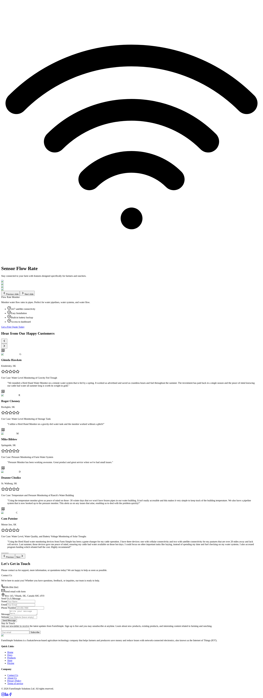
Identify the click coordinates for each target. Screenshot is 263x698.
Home (10, 652)
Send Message (9, 620)
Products (11, 657)
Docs (9, 655)
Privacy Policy (14, 680)
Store (9, 660)
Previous (10, 557)
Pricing (10, 663)
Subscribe (35, 632)
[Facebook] (10, 695)
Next (18, 557)
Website (5, 617)
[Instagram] (3, 695)
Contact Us (12, 675)
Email (4, 604)
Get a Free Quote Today (13, 327)
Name (4, 601)
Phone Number (8, 608)
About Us (12, 678)
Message (5, 614)
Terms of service (15, 683)
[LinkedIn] (7, 695)
